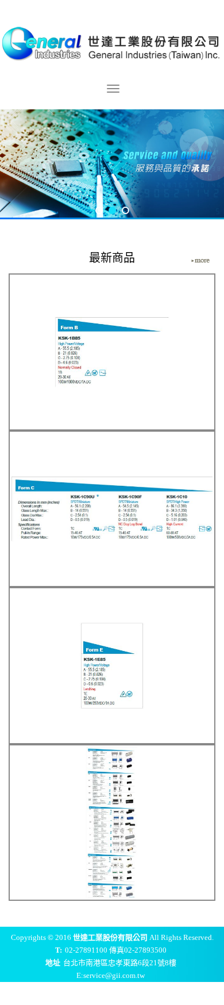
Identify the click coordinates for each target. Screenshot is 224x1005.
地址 (52, 962)
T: (58, 950)
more (200, 261)
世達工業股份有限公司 (112, 42)
